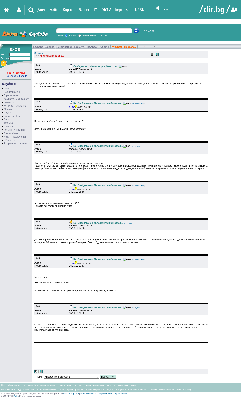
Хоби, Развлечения (15, 136)
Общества (9, 140)
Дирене (49, 46)
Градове (8, 126)
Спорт (7, 119)
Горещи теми (11, 95)
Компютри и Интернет (16, 99)
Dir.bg (7, 88)
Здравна (38, 53)
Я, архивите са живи (15, 143)
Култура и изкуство (15, 105)
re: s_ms (136, 146)
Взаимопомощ (12, 92)
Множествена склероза (51, 56)
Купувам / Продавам (124, 46)
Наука (7, 112)
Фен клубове (11, 133)
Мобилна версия (88, 394)
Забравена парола (17, 76)
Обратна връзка (71, 394)
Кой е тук (79, 46)
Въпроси (92, 46)
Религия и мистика (14, 129)
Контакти (9, 102)
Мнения (8, 109)
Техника (8, 122)
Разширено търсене (98, 35)
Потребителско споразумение (112, 394)
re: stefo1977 (138, 103)
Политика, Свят (12, 116)
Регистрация (64, 46)
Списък (104, 46)
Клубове (38, 46)
